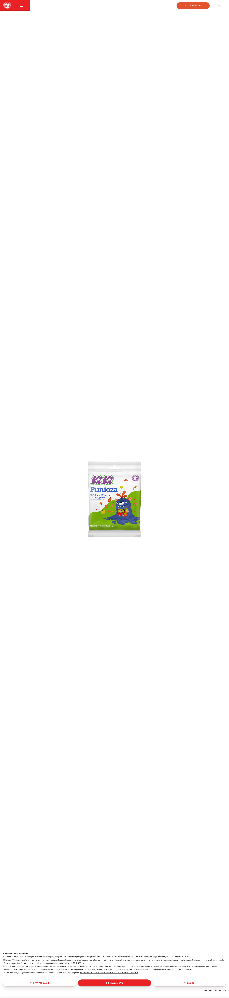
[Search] (212, 6)
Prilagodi (189, 983)
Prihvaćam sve (114, 983)
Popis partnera (219, 990)
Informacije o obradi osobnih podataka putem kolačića (109, 973)
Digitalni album (193, 6)
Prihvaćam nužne (40, 983)
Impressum (207, 990)
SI (219, 5)
